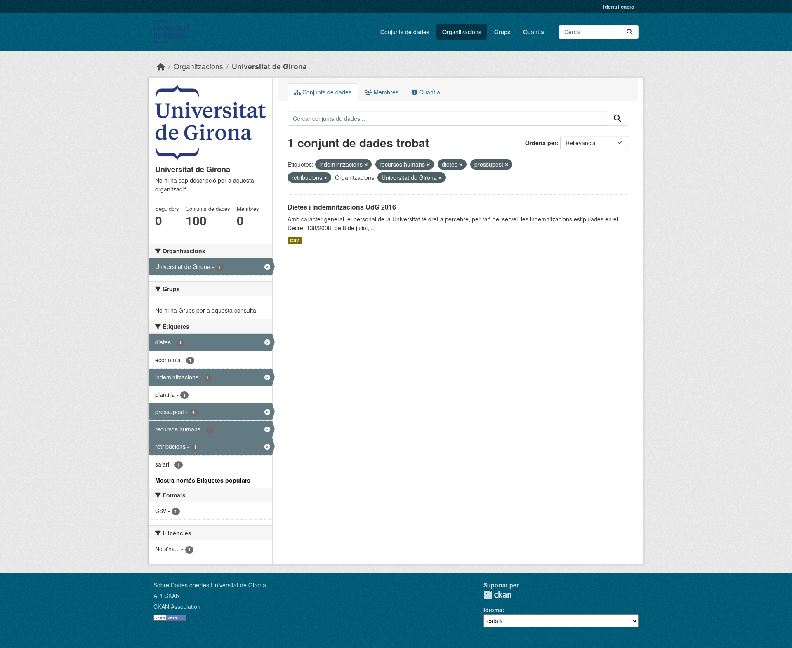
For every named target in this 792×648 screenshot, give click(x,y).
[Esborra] (366, 164)
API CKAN (166, 595)
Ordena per (540, 143)
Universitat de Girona (269, 66)
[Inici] (161, 66)
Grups (502, 32)
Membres (385, 92)
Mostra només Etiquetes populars (202, 480)
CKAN (497, 594)
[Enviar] (629, 32)
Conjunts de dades (404, 32)
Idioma (492, 610)
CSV (294, 240)
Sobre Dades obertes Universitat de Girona (209, 585)
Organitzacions (461, 32)
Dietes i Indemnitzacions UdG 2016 (342, 207)
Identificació (618, 6)
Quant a (533, 32)
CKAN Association (176, 606)
